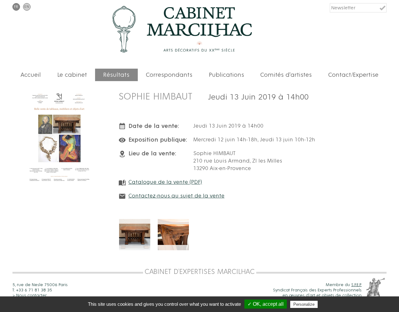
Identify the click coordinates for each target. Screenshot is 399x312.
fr (16, 7)
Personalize (304, 304)
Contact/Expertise (353, 75)
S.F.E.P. (356, 285)
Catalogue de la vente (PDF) (165, 182)
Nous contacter (31, 295)
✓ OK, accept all (266, 304)
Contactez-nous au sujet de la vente (176, 196)
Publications (226, 75)
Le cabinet (72, 75)
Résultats (116, 75)
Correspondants (169, 75)
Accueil (31, 75)
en (26, 7)
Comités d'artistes (286, 75)
